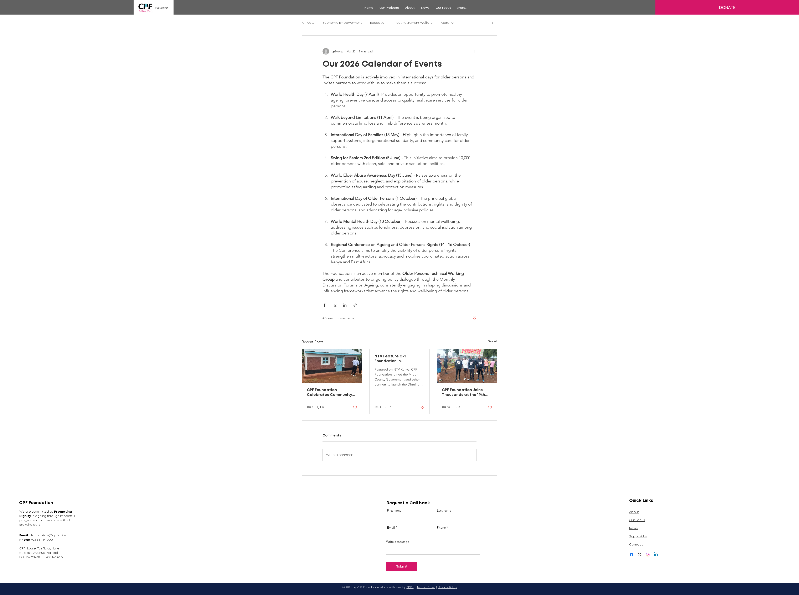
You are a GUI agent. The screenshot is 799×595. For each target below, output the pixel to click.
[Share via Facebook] (324, 305)
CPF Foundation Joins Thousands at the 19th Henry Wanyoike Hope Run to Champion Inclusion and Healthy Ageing (467, 392)
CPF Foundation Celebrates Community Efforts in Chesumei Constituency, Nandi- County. (329, 392)
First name (394, 510)
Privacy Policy (447, 587)
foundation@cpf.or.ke (48, 535)
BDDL (410, 587)
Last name (444, 510)
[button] (389, 8)
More (445, 22)
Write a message (397, 541)
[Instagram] (647, 554)
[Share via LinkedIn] (345, 305)
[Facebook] (631, 554)
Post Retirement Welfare (414, 22)
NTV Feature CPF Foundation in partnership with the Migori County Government (394, 359)
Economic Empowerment (342, 22)
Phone (441, 527)
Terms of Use (426, 587)
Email (391, 527)
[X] (639, 554)
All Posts (308, 22)
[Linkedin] (656, 554)
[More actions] (473, 51)
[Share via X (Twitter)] (335, 305)
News (633, 528)
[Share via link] (355, 305)
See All (492, 341)
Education (378, 22)
